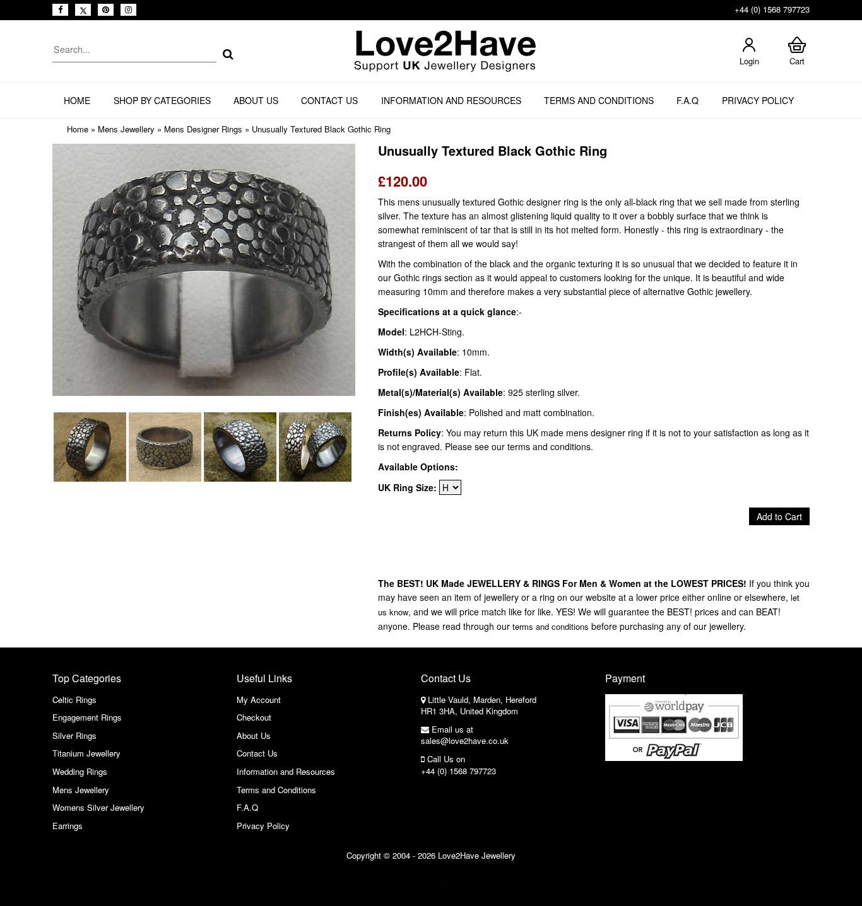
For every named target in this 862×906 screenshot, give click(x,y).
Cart (797, 61)
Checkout (254, 717)
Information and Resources (451, 100)
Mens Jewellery (126, 129)
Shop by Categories (162, 100)
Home (77, 100)
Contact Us (329, 100)
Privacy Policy (758, 100)
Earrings (67, 826)
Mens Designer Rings (203, 129)
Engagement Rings (87, 717)
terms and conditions (550, 626)
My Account (259, 700)
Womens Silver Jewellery (98, 807)
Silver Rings (74, 735)
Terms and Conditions (599, 100)
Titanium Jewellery (86, 753)
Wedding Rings (79, 771)
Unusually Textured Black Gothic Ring (321, 129)
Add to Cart (779, 516)
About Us (255, 100)
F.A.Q (687, 100)
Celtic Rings (74, 700)
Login (749, 61)
